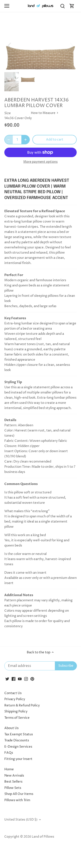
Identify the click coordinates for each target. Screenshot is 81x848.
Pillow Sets (12, 788)
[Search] (62, 6)
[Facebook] (13, 679)
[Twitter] (7, 679)
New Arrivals (14, 775)
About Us (11, 728)
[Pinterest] (32, 679)
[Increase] (25, 139)
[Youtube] (20, 679)
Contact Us (13, 693)
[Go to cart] (72, 6)
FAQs (8, 752)
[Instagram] (26, 679)
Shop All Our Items (18, 794)
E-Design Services (18, 746)
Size (7, 113)
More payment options (40, 161)
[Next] (71, 45)
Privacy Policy (14, 699)
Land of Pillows (43, 837)
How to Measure (43, 113)
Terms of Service (17, 717)
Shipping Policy (15, 711)
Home (9, 769)
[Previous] (9, 45)
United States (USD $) (20, 819)
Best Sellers (13, 781)
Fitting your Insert (18, 759)
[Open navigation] (6, 6)
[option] (40, 45)
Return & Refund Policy (22, 705)
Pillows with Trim (17, 800)
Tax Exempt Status (18, 734)
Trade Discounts (16, 740)
